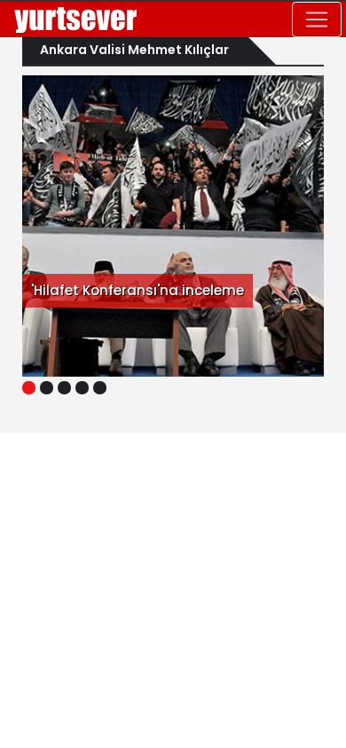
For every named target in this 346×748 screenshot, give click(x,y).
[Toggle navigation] (317, 19)
